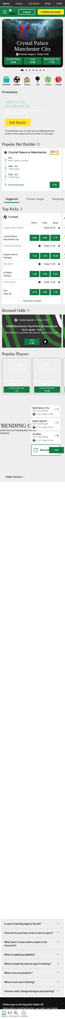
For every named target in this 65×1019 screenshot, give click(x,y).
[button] (13, 61)
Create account (51, 12)
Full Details (17, 122)
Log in (27, 12)
